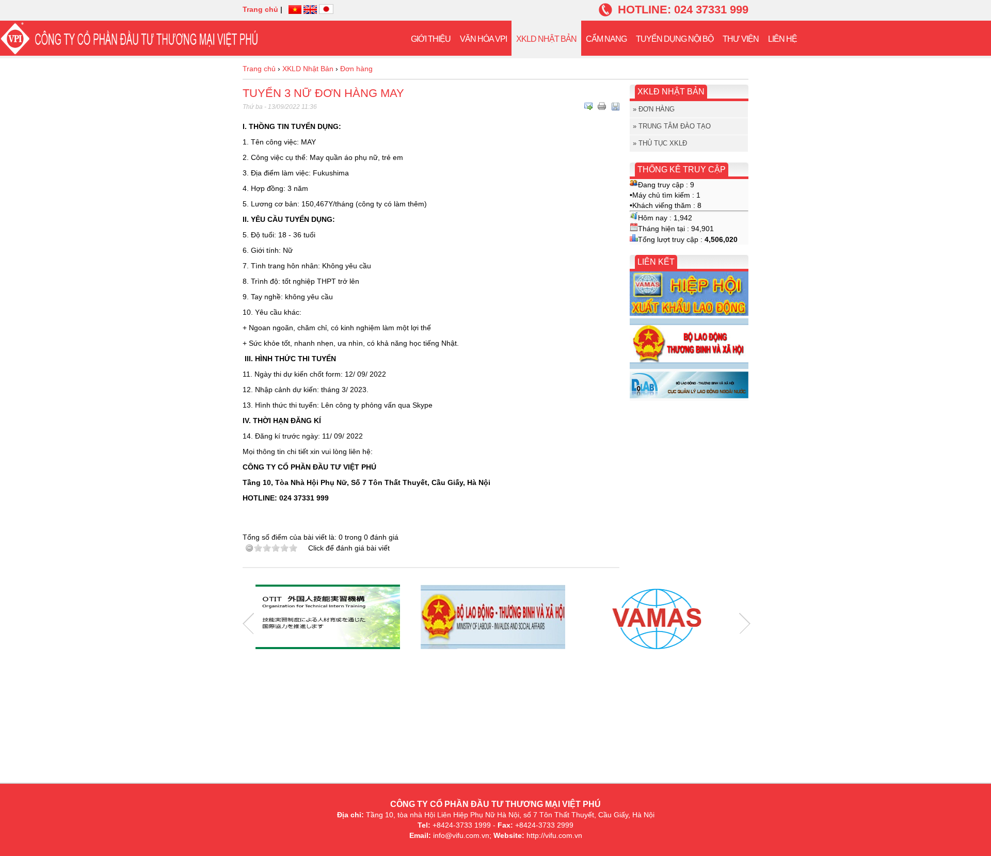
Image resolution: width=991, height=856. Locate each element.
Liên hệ (782, 39)
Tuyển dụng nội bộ (674, 39)
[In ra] (602, 106)
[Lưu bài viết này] (615, 106)
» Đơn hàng (654, 109)
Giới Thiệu (431, 39)
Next (744, 623)
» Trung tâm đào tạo (672, 126)
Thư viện (741, 39)
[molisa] (493, 618)
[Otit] (327, 618)
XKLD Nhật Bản (546, 39)
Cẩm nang (606, 39)
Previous (248, 623)
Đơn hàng (356, 68)
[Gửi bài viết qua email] (588, 106)
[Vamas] (658, 618)
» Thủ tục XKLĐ (660, 143)
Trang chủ (260, 9)
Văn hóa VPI (483, 39)
